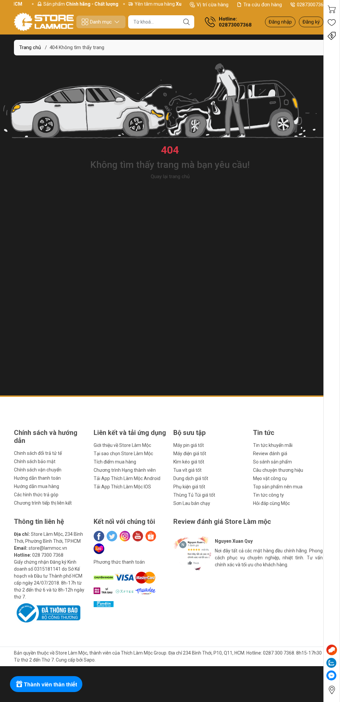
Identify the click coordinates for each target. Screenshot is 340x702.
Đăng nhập (280, 22)
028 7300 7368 (47, 555)
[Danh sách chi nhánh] (331, 690)
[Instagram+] (125, 536)
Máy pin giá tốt (188, 445)
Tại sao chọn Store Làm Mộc (123, 453)
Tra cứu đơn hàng (262, 5)
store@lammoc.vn (48, 548)
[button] (187, 583)
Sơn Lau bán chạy (191, 503)
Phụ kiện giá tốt (189, 486)
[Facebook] (99, 536)
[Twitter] (112, 536)
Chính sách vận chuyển (37, 469)
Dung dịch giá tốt (190, 478)
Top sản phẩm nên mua (277, 486)
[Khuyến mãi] (332, 35)
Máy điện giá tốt (189, 453)
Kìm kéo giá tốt (188, 461)
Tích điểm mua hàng (115, 461)
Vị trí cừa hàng (212, 5)
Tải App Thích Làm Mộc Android (127, 478)
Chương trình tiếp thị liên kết (43, 503)
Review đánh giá (270, 453)
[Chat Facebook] (331, 675)
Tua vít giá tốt (187, 470)
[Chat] (331, 650)
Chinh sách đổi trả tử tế (38, 453)
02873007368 (311, 5)
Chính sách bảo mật (34, 461)
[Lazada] (99, 548)
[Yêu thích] (332, 23)
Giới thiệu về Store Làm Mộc (122, 445)
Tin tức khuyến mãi (273, 445)
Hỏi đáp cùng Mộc (271, 503)
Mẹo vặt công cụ (270, 478)
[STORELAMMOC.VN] (44, 22)
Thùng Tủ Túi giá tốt (194, 495)
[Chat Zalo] (331, 663)
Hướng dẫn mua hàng (36, 486)
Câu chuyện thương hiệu (278, 470)
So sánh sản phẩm (272, 461)
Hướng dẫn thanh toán (37, 478)
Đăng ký (311, 22)
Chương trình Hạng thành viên (125, 470)
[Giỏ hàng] (332, 9)
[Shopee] (150, 536)
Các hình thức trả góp (36, 494)
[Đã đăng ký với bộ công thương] (47, 612)
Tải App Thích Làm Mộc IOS (122, 486)
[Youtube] (137, 536)
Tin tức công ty (268, 495)
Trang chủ (30, 47)
